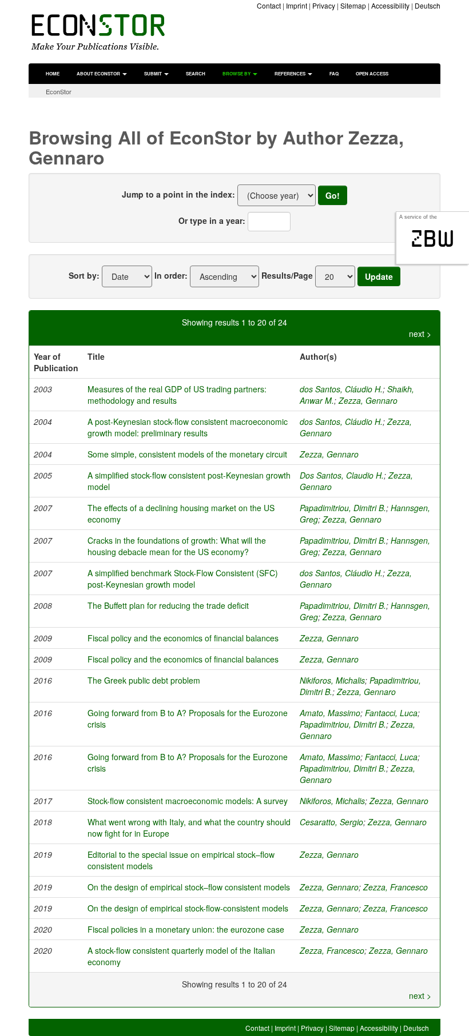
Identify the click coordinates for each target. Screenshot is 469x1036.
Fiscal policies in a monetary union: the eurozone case (186, 929)
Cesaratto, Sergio (331, 822)
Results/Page (287, 275)
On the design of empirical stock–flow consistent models (189, 887)
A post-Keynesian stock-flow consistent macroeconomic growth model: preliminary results (188, 427)
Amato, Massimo (330, 712)
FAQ (334, 73)
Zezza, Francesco (395, 887)
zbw (433, 238)
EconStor (58, 91)
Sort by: (84, 275)
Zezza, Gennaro (368, 400)
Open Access (372, 73)
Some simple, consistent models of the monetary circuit (187, 454)
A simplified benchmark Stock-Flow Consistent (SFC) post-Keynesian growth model (183, 578)
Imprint (296, 5)
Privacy (323, 5)
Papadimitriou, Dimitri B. (343, 507)
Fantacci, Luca (391, 712)
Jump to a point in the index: (178, 194)
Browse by (237, 73)
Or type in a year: (211, 220)
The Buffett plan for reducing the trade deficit (168, 605)
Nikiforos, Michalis (332, 680)
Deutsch (427, 5)
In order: (171, 275)
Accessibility (390, 5)
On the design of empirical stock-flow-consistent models (188, 908)
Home (52, 73)
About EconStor (99, 73)
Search (195, 73)
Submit (153, 73)
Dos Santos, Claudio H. (342, 475)
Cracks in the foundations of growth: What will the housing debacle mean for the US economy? (177, 546)
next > (420, 333)
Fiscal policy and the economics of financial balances (183, 638)
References (291, 73)
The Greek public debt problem (144, 680)
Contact (269, 5)
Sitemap (353, 5)
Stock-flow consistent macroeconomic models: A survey (188, 800)
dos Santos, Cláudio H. (341, 389)
